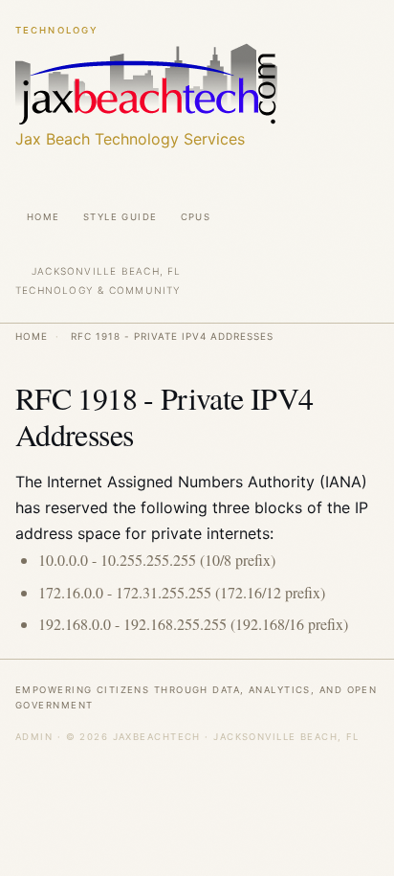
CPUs (196, 217)
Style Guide (120, 217)
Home (43, 217)
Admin (34, 736)
